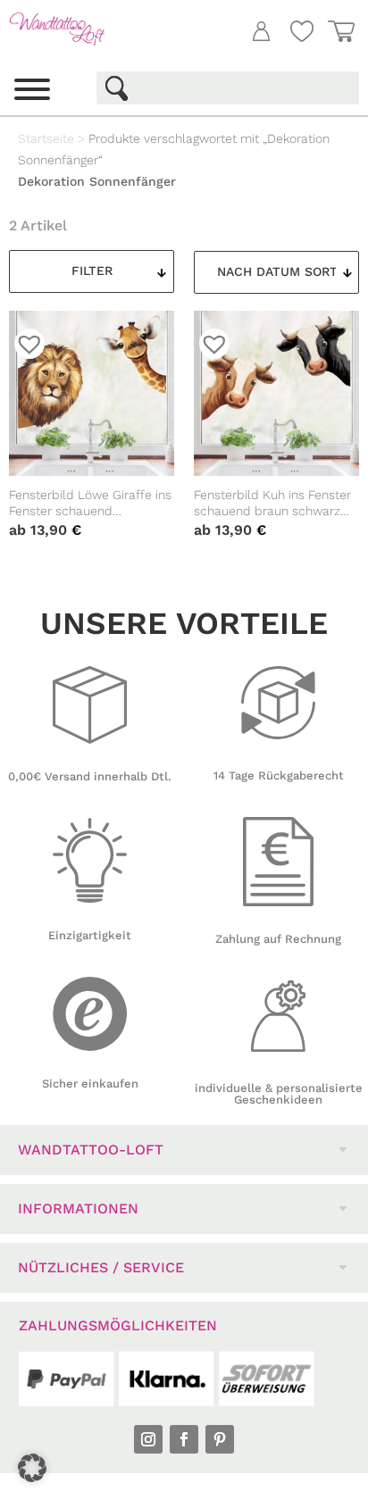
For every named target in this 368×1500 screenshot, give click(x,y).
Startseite (46, 138)
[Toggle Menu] (32, 89)
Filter (92, 270)
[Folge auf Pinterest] (219, 1439)
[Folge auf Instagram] (148, 1439)
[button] (32, 1468)
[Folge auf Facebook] (184, 1439)
